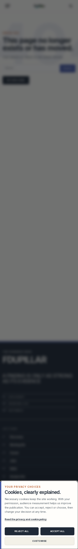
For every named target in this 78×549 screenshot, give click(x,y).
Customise (39, 541)
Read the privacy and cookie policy (26, 519)
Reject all (22, 531)
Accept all (57, 531)
